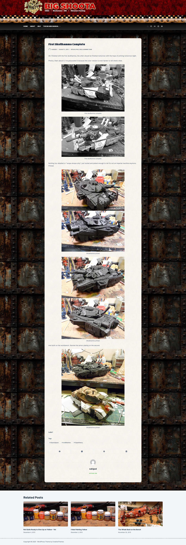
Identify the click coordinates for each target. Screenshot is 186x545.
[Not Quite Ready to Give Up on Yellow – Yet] (45, 514)
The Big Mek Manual (51, 26)
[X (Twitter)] (82, 451)
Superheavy (78, 442)
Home (25, 26)
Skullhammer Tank (85, 49)
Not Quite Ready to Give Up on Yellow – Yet (39, 530)
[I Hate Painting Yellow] (93, 514)
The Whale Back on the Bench (129, 530)
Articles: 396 (93, 473)
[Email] (162, 26)
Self (39, 26)
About (32, 26)
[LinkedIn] (126, 451)
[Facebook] (151, 26)
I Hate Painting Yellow (79, 530)
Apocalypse (75, 49)
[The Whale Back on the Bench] (140, 514)
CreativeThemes (58, 542)
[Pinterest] (104, 451)
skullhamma (66, 442)
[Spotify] (158, 26)
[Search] (147, 26)
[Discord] (154, 26)
